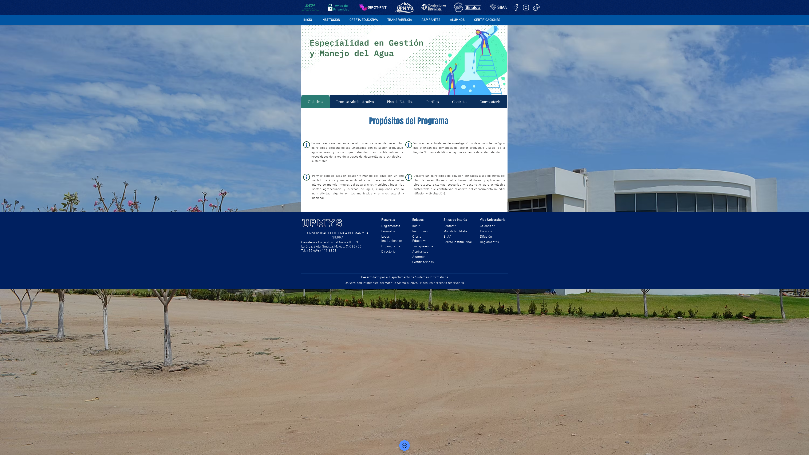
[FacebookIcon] (516, 7)
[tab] (315, 101)
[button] (333, 20)
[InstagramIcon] (526, 7)
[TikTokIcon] (536, 7)
